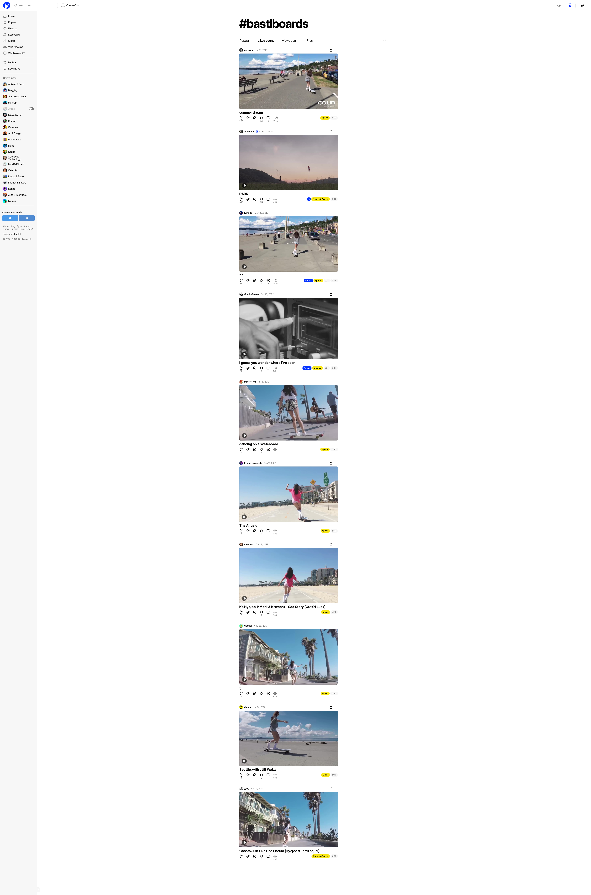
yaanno (248, 626)
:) (240, 688)
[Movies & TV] (18, 115)
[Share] (331, 50)
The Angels (248, 525)
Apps (19, 226)
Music (326, 612)
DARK (243, 194)
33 (334, 774)
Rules (23, 229)
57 (334, 856)
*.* (241, 275)
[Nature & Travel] (18, 176)
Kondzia (248, 213)
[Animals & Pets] (18, 84)
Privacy (14, 229)
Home (11, 16)
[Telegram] (27, 218)
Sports (325, 118)
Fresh (310, 40)
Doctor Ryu (250, 382)
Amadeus (249, 131)
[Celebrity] (18, 170)
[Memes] (18, 201)
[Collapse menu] (38, 890)
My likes (12, 62)
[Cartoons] (18, 127)
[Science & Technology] (18, 158)
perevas (248, 50)
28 (334, 280)
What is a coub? (16, 53)
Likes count (266, 40)
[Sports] (18, 152)
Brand (27, 226)
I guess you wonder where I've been (267, 363)
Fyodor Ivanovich (252, 463)
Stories (11, 40)
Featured (12, 28)
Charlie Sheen (251, 294)
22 (334, 199)
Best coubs (14, 34)
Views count (290, 40)
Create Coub (73, 5)
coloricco (249, 544)
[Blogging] (18, 90)
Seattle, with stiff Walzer (258, 769)
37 (334, 530)
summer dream (251, 112)
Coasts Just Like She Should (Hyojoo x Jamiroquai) (279, 851)
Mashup (318, 368)
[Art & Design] (18, 133)
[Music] (18, 146)
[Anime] (18, 109)
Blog (13, 226)
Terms (6, 229)
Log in (582, 5)
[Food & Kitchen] (18, 164)
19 (334, 612)
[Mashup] (18, 103)
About (6, 226)
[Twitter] (10, 218)
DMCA (30, 229)
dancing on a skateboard (258, 444)
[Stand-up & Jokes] (18, 96)
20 (334, 117)
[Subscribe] (31, 108)
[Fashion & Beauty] (18, 182)
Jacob (247, 707)
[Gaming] (18, 121)
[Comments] (255, 118)
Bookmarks (14, 68)
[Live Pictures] (18, 139)
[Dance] (18, 189)
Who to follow (15, 46)
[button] (385, 41)
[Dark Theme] (559, 5)
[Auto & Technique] (18, 195)
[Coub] (6, 5)
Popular (12, 22)
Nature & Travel (320, 199)
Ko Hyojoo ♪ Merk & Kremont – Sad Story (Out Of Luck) (282, 607)
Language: (12, 234)
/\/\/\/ (246, 788)
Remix (308, 280)
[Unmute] (244, 185)
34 (334, 368)
